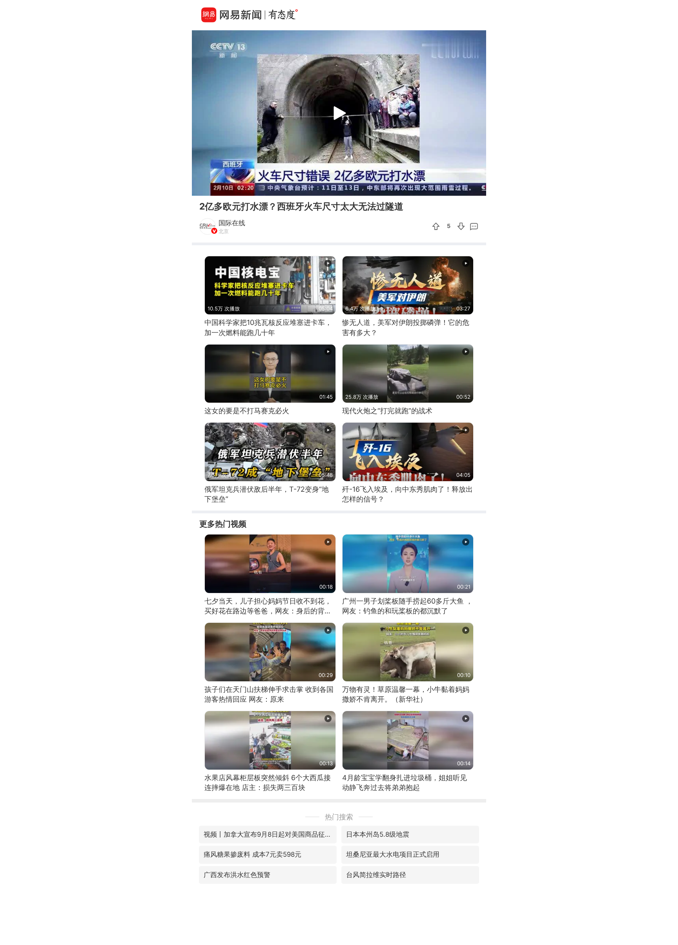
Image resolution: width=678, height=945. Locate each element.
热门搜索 (339, 817)
